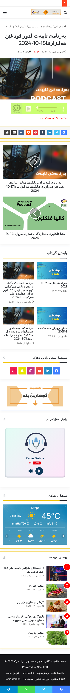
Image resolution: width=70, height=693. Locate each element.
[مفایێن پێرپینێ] (56, 638)
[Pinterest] (35, 132)
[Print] (7, 132)
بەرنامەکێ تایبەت (14, 26)
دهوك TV (28, 678)
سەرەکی (59, 26)
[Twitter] (57, 132)
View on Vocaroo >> (53, 118)
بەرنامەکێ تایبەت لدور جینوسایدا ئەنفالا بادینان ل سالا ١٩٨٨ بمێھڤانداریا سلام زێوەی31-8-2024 (19, 333)
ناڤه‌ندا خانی (57, 672)
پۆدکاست (47, 26)
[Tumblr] (42, 132)
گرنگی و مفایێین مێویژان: (30, 602)
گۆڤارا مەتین (12, 672)
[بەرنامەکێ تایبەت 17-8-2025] (52, 270)
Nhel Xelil (42, 666)
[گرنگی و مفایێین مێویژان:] (56, 606)
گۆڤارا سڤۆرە (58, 678)
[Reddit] (28, 132)
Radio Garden (13, 678)
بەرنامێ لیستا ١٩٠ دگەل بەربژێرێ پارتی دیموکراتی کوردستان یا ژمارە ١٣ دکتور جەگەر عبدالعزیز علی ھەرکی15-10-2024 (19, 290)
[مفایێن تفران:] (56, 591)
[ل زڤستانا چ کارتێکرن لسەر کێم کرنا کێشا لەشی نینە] (56, 573)
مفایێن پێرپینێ (36, 632)
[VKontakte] (21, 132)
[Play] (39, 471)
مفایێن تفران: (36, 585)
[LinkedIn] (49, 132)
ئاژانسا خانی (28, 672)
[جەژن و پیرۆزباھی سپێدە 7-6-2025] (52, 315)
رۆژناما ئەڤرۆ (42, 678)
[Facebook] (64, 132)
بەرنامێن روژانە (33, 26)
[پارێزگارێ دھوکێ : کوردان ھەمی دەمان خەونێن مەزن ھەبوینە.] (56, 621)
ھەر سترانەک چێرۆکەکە (48, 3)
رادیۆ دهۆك (43, 672)
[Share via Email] (14, 132)
